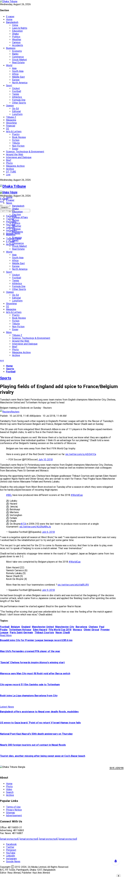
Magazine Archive (15, 166)
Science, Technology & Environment (25, 151)
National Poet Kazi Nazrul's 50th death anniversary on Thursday (36, 733)
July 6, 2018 (48, 532)
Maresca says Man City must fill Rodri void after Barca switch (35, 673)
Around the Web (14, 154)
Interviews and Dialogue (18, 157)
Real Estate (18, 62)
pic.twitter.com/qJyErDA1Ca (80, 454)
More (9, 332)
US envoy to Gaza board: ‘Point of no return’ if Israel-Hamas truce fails (40, 722)
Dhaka (15, 33)
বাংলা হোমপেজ (116, 768)
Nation (15, 220)
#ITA (23, 523)
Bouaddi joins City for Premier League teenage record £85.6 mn (36, 640)
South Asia (17, 71)
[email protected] (9, 839)
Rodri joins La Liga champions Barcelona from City (28, 695)
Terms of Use (13, 806)
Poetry (16, 134)
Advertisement (14, 815)
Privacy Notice (14, 809)
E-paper (10, 16)
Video (9, 789)
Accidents (17, 45)
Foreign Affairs (20, 217)
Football (16, 91)
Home (9, 19)
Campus (16, 42)
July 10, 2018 (45, 459)
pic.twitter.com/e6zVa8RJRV (73, 584)
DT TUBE (11, 171)
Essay (15, 148)
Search (9, 792)
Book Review (19, 137)
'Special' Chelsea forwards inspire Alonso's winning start (32, 662)
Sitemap (10, 812)
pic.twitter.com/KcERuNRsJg (35, 526)
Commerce (18, 56)
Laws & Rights (19, 28)
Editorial (16, 111)
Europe (16, 79)
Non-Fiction (18, 145)
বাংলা (2, 201)
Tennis (15, 94)
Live (8, 174)
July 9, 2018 (48, 590)
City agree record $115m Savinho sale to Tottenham (30, 684)
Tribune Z (11, 117)
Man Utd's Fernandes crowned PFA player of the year (30, 651)
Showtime (11, 122)
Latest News (7, 706)
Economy (17, 51)
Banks (15, 53)
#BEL (9, 495)
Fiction (15, 140)
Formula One (18, 99)
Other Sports (19, 102)
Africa (15, 74)
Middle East (18, 76)
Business (10, 48)
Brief (8, 160)
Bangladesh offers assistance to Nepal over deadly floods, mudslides (39, 711)
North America (19, 82)
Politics (16, 36)
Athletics (17, 97)
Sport (9, 85)
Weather (16, 39)
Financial (10, 125)
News (9, 203)
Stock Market (19, 59)
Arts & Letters (13, 131)
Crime (15, 25)
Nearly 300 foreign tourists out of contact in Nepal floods (33, 744)
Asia (14, 68)
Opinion (10, 105)
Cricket (16, 88)
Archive (10, 168)
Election (16, 214)
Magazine (11, 120)
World (9, 65)
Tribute (16, 143)
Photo (9, 163)
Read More (6, 635)
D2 (7, 128)
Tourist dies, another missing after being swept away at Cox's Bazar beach (42, 756)
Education (17, 30)
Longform (17, 114)
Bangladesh (12, 22)
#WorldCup (77, 495)
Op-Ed (15, 108)
